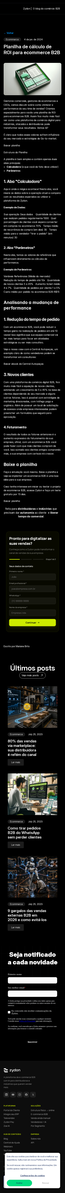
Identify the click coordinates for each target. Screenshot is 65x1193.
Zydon (38, 490)
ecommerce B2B (23, 326)
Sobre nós (36, 1139)
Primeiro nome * (16, 571)
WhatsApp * (15, 595)
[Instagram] (19, 1094)
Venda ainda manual (40, 1118)
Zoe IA (7, 1126)
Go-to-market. (49, 138)
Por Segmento (38, 1126)
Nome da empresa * (18, 607)
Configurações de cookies (32, 1175)
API (32, 1143)
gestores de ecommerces (42, 100)
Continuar (31, 622)
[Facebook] (26, 1094)
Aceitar (19, 1183)
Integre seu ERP (11, 1114)
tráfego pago (43, 401)
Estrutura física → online (42, 1110)
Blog (6, 1139)
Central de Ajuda (12, 1143)
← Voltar (9, 32)
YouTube (8, 1150)
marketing (9, 401)
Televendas (9, 1118)
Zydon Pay (9, 1122)
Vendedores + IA (38, 1122)
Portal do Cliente (12, 1110)
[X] (33, 1094)
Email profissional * (18, 583)
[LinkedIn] (6, 1094)
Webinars (8, 1146)
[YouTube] (13, 1094)
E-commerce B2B (39, 1114)
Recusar (45, 1183)
